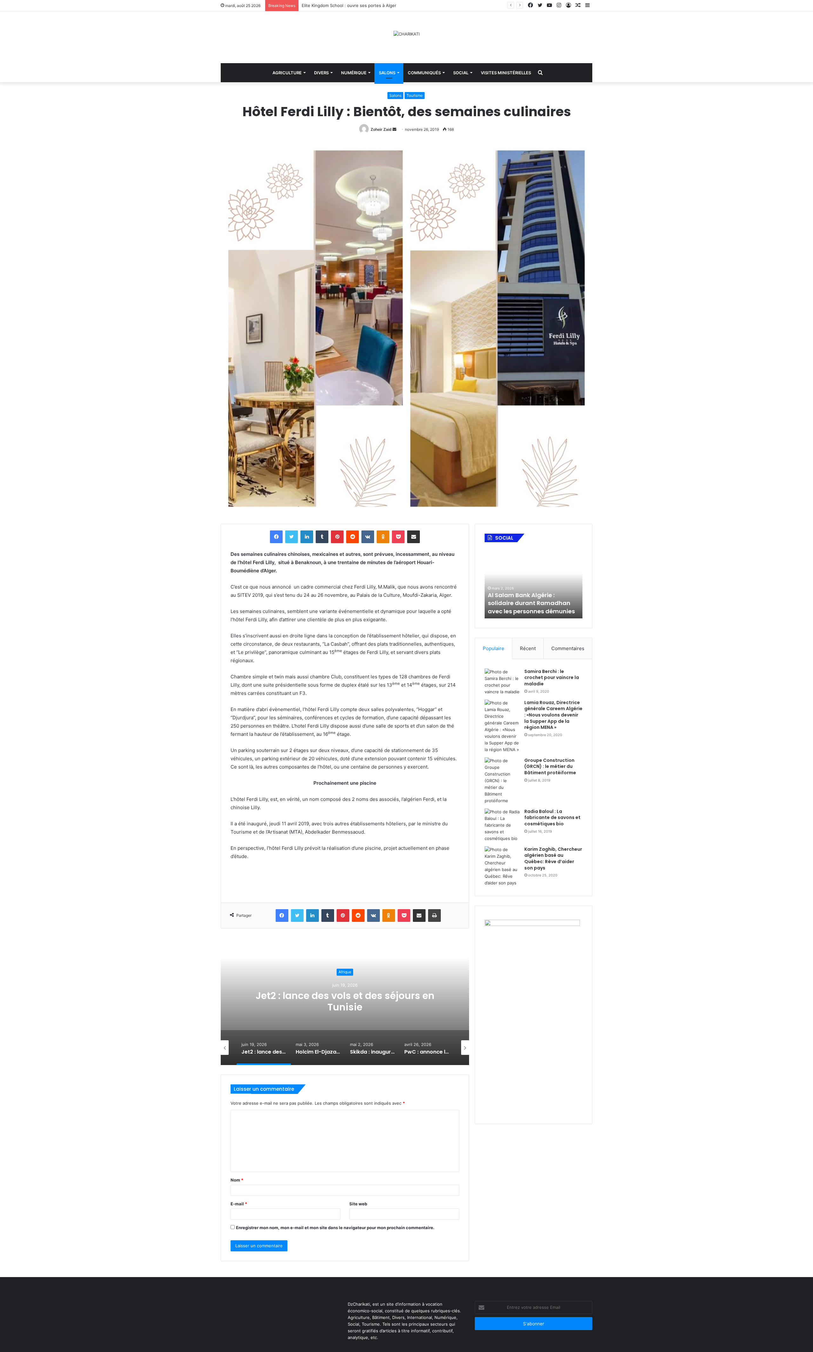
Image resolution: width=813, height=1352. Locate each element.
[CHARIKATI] (406, 33)
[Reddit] (352, 536)
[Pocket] (398, 536)
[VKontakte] (367, 536)
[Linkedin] (306, 536)
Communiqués (424, 72)
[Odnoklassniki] (383, 536)
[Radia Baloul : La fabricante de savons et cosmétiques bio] (502, 825)
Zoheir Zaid (381, 129)
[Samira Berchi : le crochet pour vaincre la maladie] (502, 682)
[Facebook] (276, 536)
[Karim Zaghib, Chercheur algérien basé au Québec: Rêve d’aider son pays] (502, 866)
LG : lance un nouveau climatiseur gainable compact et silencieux (366, 5)
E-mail (239, 1203)
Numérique (353, 72)
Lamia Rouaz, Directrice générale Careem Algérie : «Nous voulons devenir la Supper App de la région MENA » (553, 714)
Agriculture (287, 72)
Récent (528, 648)
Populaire (493, 648)
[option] (345, 1001)
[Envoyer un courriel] (394, 129)
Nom (237, 1179)
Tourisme (414, 95)
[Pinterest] (337, 536)
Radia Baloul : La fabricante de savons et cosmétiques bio (552, 817)
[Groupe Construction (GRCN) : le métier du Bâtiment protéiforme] (502, 780)
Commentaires (567, 648)
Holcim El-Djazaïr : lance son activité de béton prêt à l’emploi (345, 1001)
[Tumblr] (322, 536)
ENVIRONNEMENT (344, 972)
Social (460, 72)
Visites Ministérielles (506, 72)
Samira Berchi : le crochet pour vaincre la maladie (551, 677)
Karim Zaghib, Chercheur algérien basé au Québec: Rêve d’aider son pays (553, 858)
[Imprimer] (434, 915)
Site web (358, 1203)
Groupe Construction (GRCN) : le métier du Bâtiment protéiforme (550, 766)
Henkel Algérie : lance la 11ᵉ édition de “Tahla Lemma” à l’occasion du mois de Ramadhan (529, 599)
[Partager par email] (413, 536)
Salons (387, 72)
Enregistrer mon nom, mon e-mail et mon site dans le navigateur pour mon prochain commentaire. (335, 1227)
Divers (321, 72)
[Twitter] (291, 536)
